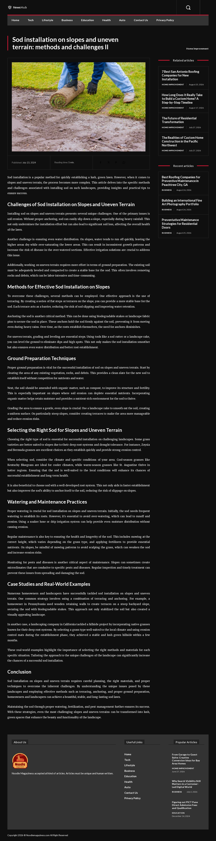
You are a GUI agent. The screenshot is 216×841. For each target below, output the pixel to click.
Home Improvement (197, 48)
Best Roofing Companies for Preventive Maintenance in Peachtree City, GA (181, 181)
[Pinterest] (116, 162)
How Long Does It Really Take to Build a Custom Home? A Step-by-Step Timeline (182, 98)
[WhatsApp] (123, 162)
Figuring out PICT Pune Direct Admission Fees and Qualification (185, 805)
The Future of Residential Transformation (179, 120)
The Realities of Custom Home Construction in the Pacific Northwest (182, 141)
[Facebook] (100, 162)
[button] (188, 7)
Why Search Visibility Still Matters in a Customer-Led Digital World (186, 784)
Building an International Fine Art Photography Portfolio (182, 202)
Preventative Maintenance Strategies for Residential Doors (180, 223)
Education (178, 813)
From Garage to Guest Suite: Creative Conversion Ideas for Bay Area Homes (186, 759)
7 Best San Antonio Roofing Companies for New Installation (180, 75)
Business (167, 190)
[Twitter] (108, 162)
